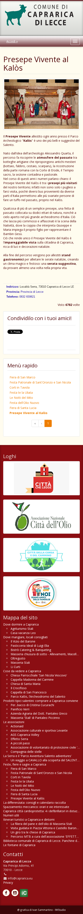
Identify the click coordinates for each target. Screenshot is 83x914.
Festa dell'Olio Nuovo (24, 403)
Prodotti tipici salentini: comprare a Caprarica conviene (40, 701)
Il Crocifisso (19, 688)
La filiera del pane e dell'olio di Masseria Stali (41, 824)
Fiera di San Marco (22, 377)
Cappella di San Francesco (29, 692)
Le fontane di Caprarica (19, 845)
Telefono (12, 296)
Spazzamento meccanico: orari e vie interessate (36, 807)
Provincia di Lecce (32, 291)
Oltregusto (18, 658)
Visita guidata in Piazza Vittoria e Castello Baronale (45, 828)
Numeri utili (11, 815)
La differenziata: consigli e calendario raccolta (34, 803)
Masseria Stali (20, 663)
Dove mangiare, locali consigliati (25, 637)
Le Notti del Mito (21, 398)
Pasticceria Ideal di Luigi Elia (30, 646)
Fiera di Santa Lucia (23, 408)
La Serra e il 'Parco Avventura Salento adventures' (37, 756)
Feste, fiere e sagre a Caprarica (24, 764)
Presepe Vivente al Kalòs (28, 413)
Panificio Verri (20, 709)
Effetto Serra (19, 739)
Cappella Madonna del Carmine (32, 679)
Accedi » (12, 41)
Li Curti (15, 667)
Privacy (8, 882)
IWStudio (60, 909)
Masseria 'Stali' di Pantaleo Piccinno (35, 718)
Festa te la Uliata (21, 393)
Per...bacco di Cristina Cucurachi (32, 705)
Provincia (12, 291)
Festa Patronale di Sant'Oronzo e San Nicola (40, 382)
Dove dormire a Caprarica (21, 624)
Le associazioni (13, 722)
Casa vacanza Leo (23, 633)
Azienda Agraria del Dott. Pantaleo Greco (39, 713)
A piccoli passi (20, 743)
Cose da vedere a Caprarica (22, 671)
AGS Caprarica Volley (25, 735)
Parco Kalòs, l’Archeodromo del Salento (38, 696)
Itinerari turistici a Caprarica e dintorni (28, 819)
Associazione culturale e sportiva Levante (39, 730)
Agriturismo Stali (22, 629)
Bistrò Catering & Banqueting (31, 650)
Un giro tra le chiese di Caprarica (33, 832)
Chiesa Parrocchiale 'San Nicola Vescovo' (39, 675)
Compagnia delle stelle (26, 752)
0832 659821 (27, 296)
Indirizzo (12, 286)
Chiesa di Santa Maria (25, 684)
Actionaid (17, 726)
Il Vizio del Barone (23, 641)
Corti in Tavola (20, 387)
